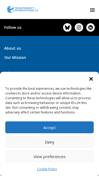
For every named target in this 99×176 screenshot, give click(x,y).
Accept (49, 127)
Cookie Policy (47, 169)
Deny (49, 142)
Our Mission (15, 57)
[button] (91, 78)
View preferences (50, 156)
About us (12, 48)
